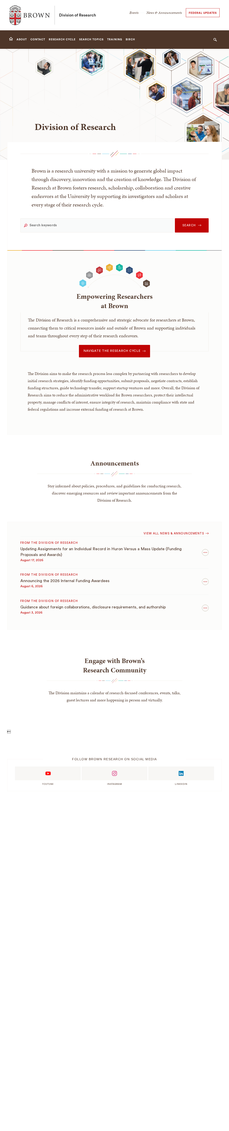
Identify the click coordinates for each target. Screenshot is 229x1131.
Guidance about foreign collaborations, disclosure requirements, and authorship (93, 607)
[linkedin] (181, 773)
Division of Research (77, 15)
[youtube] (48, 773)
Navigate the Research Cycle (111, 350)
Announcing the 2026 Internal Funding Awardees (65, 581)
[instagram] (114, 773)
